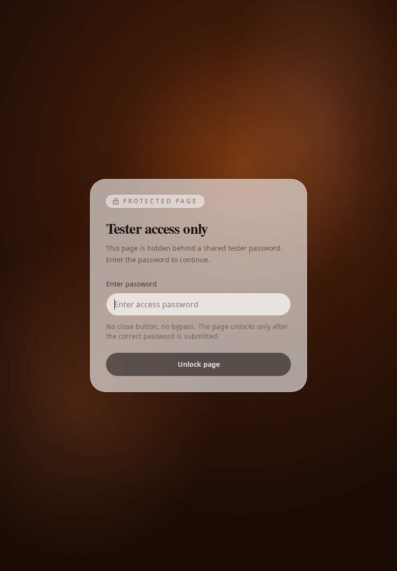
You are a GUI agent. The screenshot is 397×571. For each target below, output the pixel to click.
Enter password (131, 283)
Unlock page (199, 364)
